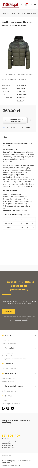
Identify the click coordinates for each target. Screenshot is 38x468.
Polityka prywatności (9, 343)
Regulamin (25, 316)
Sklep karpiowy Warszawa (11, 404)
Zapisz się (8, 311)
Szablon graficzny (12, 465)
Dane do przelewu (8, 356)
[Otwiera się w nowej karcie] (3, 408)
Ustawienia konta (8, 381)
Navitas (20, 101)
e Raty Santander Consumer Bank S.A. (15, 359)
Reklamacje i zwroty (9, 391)
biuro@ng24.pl (7, 438)
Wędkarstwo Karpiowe (24, 13)
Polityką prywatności (21, 320)
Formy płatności (7, 353)
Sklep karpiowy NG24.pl (8, 13)
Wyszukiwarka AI (6, 455)
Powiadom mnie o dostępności (16, 120)
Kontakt (4, 401)
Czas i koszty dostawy (9, 368)
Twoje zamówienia (8, 378)
